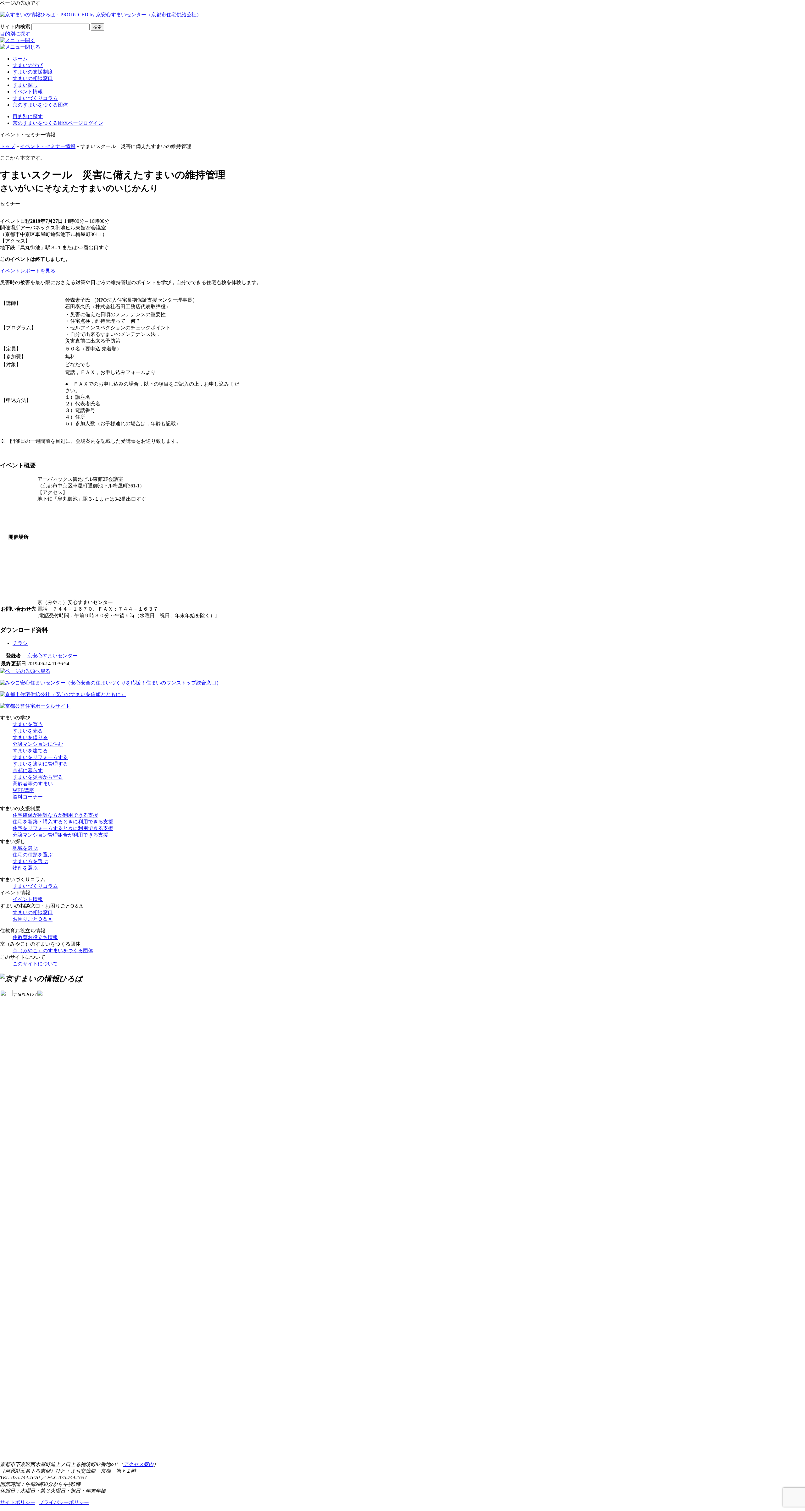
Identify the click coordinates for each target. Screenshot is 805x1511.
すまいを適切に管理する (40, 763)
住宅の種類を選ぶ (33, 854)
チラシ (20, 643)
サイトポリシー (17, 1502)
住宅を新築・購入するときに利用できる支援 (63, 821)
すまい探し (25, 85)
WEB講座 (23, 790)
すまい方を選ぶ (30, 861)
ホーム (20, 58)
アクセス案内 (138, 1464)
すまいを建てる (30, 750)
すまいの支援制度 (33, 71)
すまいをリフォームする (40, 757)
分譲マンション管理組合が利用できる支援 (60, 835)
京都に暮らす (28, 770)
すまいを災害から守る (38, 777)
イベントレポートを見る (27, 270)
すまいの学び (28, 65)
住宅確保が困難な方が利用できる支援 (55, 815)
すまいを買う (28, 724)
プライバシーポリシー (64, 1502)
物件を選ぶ (25, 868)
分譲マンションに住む (38, 744)
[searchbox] (60, 27)
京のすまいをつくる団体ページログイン (58, 123)
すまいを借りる (30, 737)
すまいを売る (28, 731)
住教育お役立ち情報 (35, 937)
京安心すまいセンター (52, 655)
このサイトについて (35, 963)
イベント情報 (28, 91)
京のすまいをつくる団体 (40, 104)
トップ (7, 146)
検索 (97, 27)
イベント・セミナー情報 (47, 146)
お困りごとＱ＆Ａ (33, 919)
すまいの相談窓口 (33, 78)
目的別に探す (15, 33)
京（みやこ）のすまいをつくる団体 (53, 950)
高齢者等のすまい (33, 783)
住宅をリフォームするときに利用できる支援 (63, 828)
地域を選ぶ (25, 848)
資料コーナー (28, 796)
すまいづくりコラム (35, 98)
